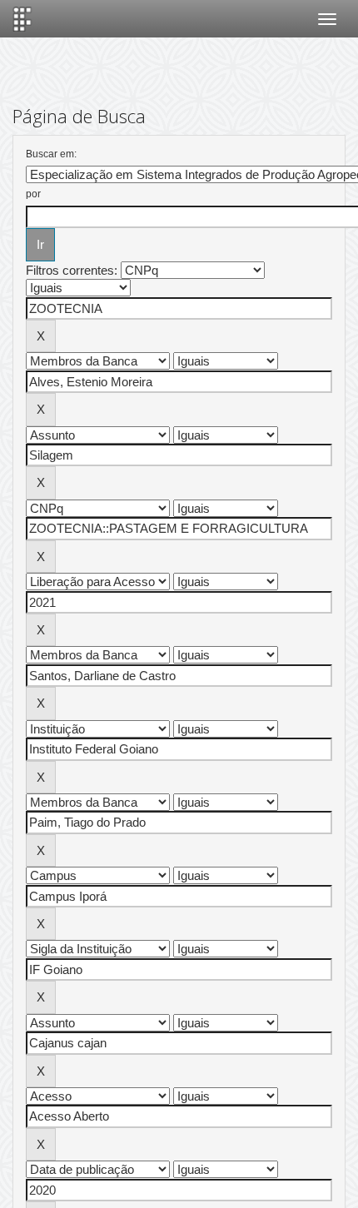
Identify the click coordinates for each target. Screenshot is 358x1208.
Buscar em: (51, 154)
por (33, 194)
